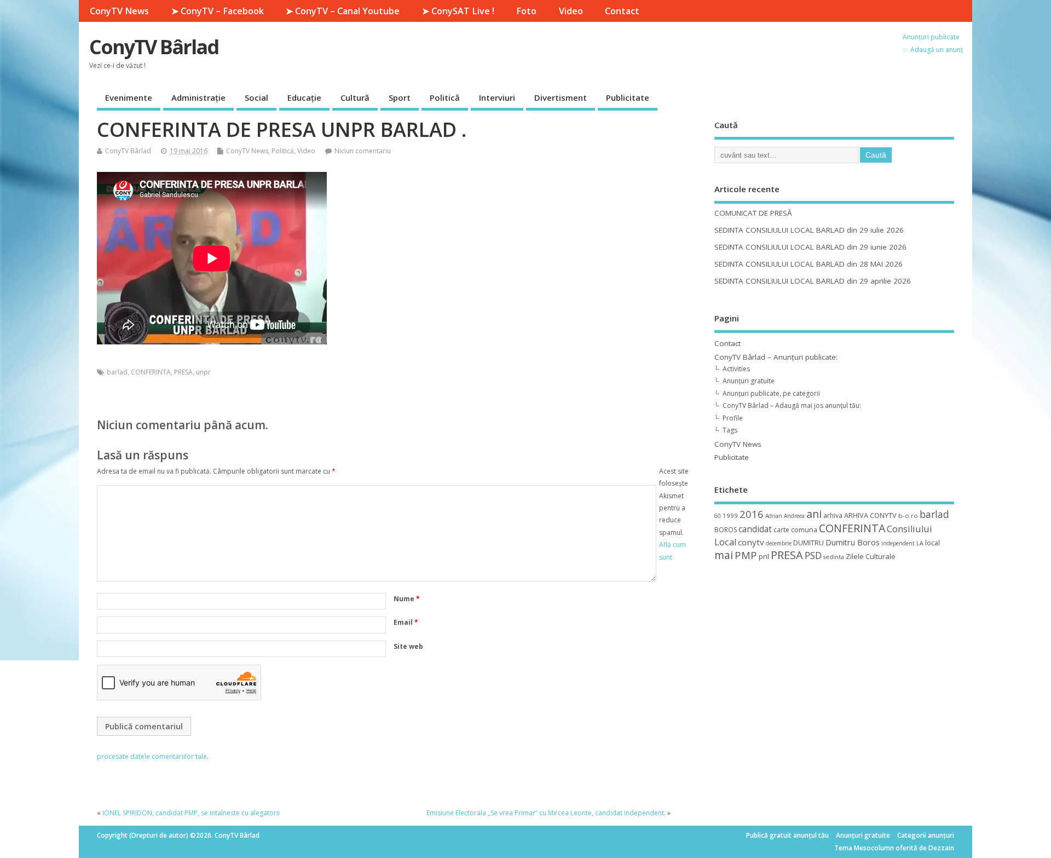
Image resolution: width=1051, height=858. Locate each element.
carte (781, 529)
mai (723, 555)
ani (814, 513)
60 (717, 516)
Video (571, 11)
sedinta (833, 557)
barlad (117, 372)
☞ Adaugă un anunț (933, 49)
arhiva (832, 515)
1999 (730, 515)
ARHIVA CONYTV (870, 515)
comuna (804, 529)
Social (256, 97)
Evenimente (128, 97)
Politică (445, 97)
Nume (407, 598)
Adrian (773, 516)
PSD (813, 555)
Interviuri (497, 97)
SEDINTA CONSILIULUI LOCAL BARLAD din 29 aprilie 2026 (812, 281)
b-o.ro (908, 515)
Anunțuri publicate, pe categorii (771, 393)
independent (898, 543)
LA (919, 543)
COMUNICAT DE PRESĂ (753, 213)
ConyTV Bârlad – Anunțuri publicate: (776, 357)
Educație (304, 97)
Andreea (794, 516)
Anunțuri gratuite (749, 380)
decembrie (779, 543)
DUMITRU (808, 543)
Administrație (198, 97)
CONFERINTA (151, 372)
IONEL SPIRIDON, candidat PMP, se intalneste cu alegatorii (191, 812)
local (932, 543)
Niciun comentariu (362, 151)
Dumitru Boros (852, 542)
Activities (736, 368)
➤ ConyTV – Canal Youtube (343, 11)
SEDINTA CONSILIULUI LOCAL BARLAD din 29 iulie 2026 (809, 230)
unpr (203, 372)
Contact (622, 11)
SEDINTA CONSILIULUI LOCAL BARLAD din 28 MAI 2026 (808, 264)
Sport (400, 97)
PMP (746, 555)
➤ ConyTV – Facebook (217, 11)
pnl (764, 556)
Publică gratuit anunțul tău (787, 835)
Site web (408, 646)
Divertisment (560, 97)
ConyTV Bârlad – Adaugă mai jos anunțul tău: (792, 405)
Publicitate (627, 97)
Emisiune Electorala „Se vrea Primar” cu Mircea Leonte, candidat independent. (546, 812)
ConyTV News (119, 11)
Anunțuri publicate (931, 37)
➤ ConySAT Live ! (458, 11)
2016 (752, 514)
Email (406, 622)
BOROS (725, 529)
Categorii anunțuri (925, 835)
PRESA (183, 372)
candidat (755, 529)
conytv (751, 542)
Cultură (354, 97)
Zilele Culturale (871, 556)
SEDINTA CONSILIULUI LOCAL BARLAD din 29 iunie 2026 (810, 247)
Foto (526, 11)
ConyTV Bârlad (153, 46)
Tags (730, 430)
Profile (733, 418)
